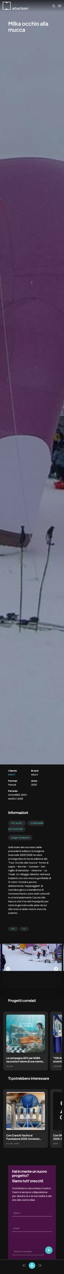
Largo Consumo (20, 837)
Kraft (12, 774)
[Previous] (8, 969)
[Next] (56, 969)
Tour (24, 929)
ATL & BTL (17, 823)
